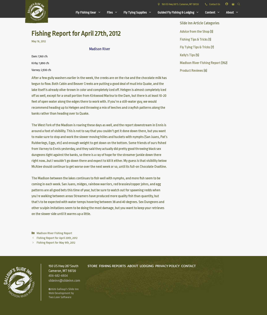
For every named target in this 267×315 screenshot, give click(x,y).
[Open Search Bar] (239, 3)
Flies (110, 12)
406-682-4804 (58, 276)
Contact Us (214, 4)
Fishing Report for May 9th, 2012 (56, 242)
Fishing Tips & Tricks (194, 39)
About (230, 12)
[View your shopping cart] (233, 3)
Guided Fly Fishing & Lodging (176, 12)
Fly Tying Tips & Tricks (195, 47)
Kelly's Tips (187, 55)
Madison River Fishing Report (54, 233)
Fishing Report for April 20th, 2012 (57, 238)
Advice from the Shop (194, 32)
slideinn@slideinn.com (64, 281)
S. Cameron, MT (180, 4)
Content (210, 12)
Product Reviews (191, 71)
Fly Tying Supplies (135, 12)
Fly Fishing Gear (86, 12)
